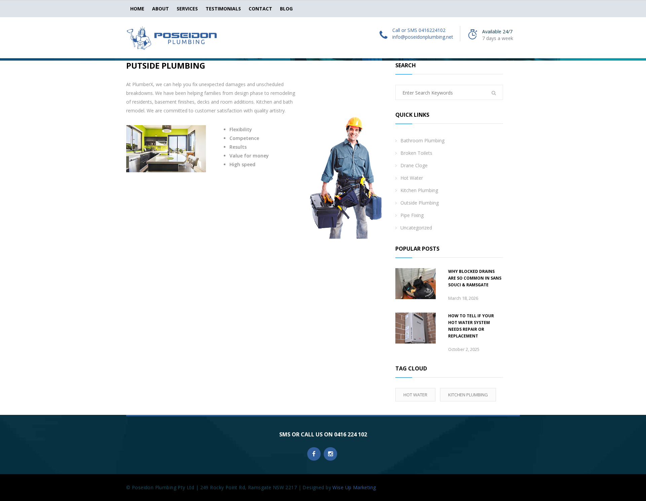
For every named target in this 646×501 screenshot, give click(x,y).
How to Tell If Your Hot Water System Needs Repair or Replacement (471, 326)
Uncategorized (416, 227)
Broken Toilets (416, 153)
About (160, 8)
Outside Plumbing (419, 203)
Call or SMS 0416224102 (418, 30)
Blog (286, 8)
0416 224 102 (350, 434)
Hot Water (411, 178)
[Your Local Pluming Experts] (171, 37)
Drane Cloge (414, 165)
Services (187, 8)
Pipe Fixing (412, 215)
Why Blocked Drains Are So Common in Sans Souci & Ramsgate (474, 278)
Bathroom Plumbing (422, 140)
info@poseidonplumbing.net (422, 37)
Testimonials (223, 8)
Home (137, 8)
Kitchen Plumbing (419, 190)
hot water (415, 395)
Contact (260, 8)
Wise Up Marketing (354, 487)
